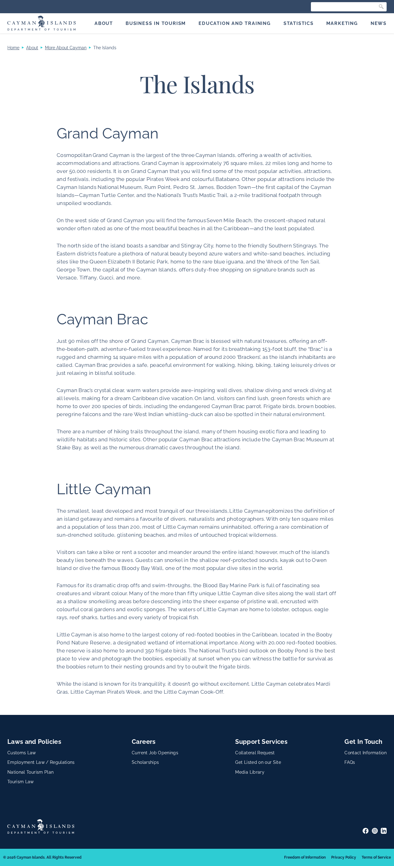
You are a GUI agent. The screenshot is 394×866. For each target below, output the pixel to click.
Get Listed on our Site (258, 762)
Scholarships (145, 762)
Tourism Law (20, 781)
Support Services (261, 741)
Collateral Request (255, 752)
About (32, 47)
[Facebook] (365, 831)
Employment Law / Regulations (41, 762)
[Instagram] (375, 831)
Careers (143, 741)
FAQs (349, 762)
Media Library (249, 772)
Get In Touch (363, 741)
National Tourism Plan (30, 772)
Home (13, 47)
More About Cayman (65, 47)
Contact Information (365, 752)
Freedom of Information (305, 857)
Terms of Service (376, 857)
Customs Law (21, 752)
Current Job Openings (155, 752)
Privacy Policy (343, 857)
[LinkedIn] (384, 831)
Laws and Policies (34, 741)
